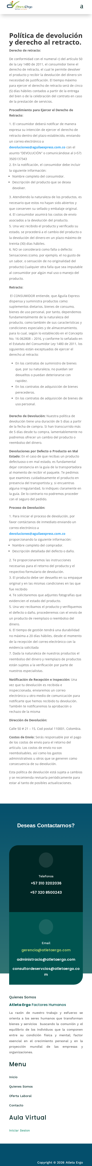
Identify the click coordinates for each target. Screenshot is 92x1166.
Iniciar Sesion (19, 1130)
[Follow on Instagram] (21, 1149)
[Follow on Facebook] (12, 1149)
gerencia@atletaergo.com (46, 950)
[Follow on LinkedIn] (30, 1149)
